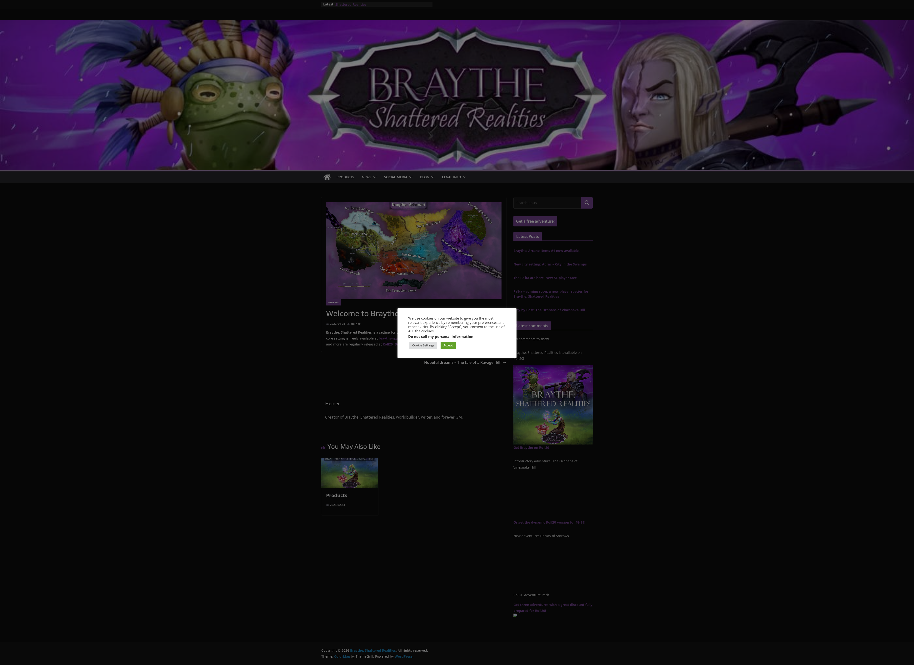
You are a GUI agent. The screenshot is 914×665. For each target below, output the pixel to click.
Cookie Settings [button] (423, 345)
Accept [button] (448, 345)
